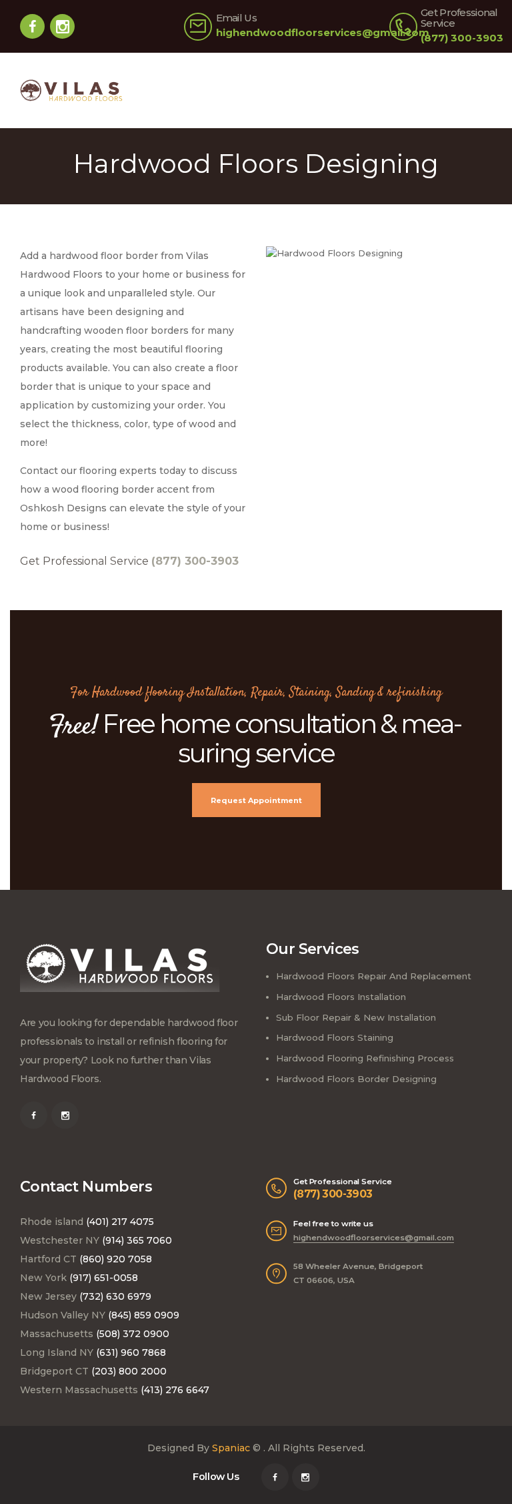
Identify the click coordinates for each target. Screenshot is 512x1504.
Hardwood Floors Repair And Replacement (373, 976)
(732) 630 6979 (115, 1296)
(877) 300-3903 (333, 1194)
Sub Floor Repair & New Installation (356, 1017)
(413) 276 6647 (175, 1390)
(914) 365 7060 (137, 1240)
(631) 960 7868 (131, 1352)
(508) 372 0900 (132, 1334)
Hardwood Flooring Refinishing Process (365, 1058)
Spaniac (231, 1448)
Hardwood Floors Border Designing (356, 1078)
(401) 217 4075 (120, 1222)
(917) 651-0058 (103, 1278)
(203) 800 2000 (129, 1371)
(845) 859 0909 (143, 1315)
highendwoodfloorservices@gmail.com (373, 1237)
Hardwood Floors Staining (334, 1037)
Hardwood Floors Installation (341, 996)
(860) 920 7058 (115, 1259)
